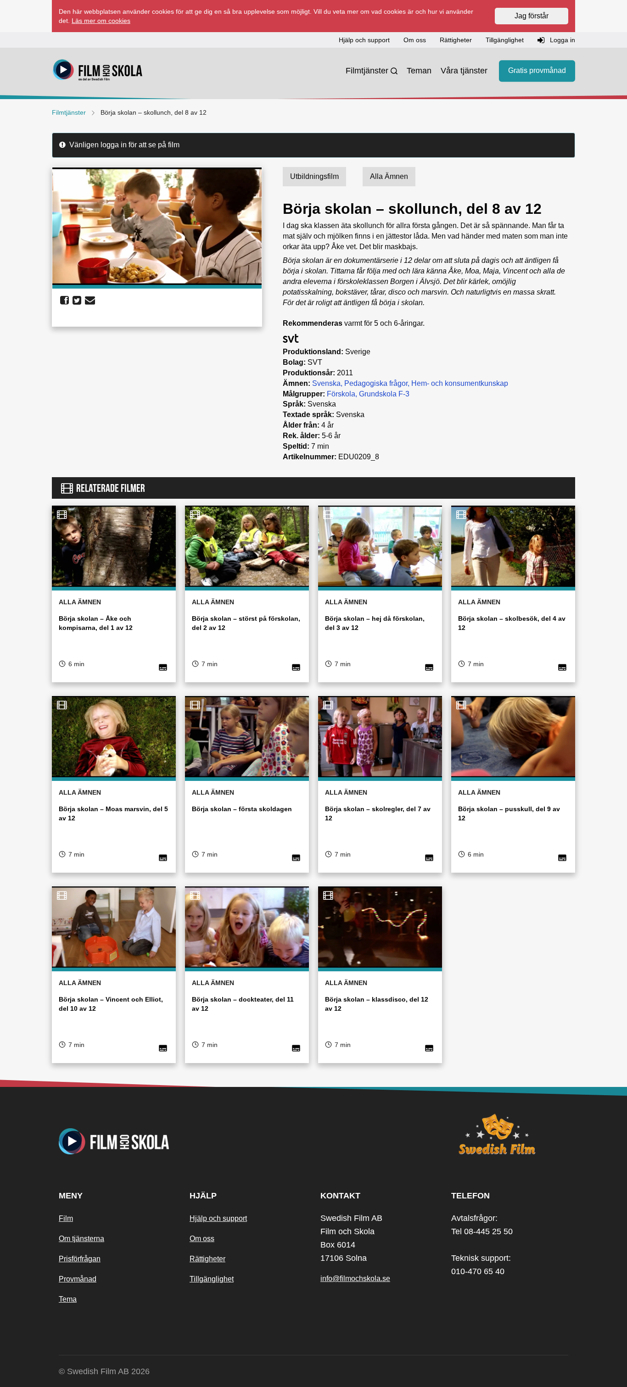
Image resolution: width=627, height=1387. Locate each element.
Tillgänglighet (212, 1279)
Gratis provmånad (537, 71)
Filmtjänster (367, 70)
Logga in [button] (561, 40)
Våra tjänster (464, 70)
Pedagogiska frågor (376, 383)
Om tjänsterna (81, 1238)
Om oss (202, 1238)
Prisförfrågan (80, 1259)
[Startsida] (98, 71)
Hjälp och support (218, 1218)
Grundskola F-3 (384, 394)
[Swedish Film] (509, 1134)
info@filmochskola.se (355, 1278)
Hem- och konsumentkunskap (459, 383)
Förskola (341, 394)
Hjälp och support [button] (364, 40)
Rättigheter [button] (456, 40)
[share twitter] (77, 300)
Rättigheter (207, 1259)
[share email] (90, 300)
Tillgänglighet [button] (505, 40)
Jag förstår (532, 16)
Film (66, 1218)
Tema (68, 1299)
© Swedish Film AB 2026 (104, 1371)
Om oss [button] (414, 40)
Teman (419, 70)
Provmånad (77, 1279)
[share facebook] (64, 300)
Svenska (326, 383)
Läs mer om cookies (101, 20)
